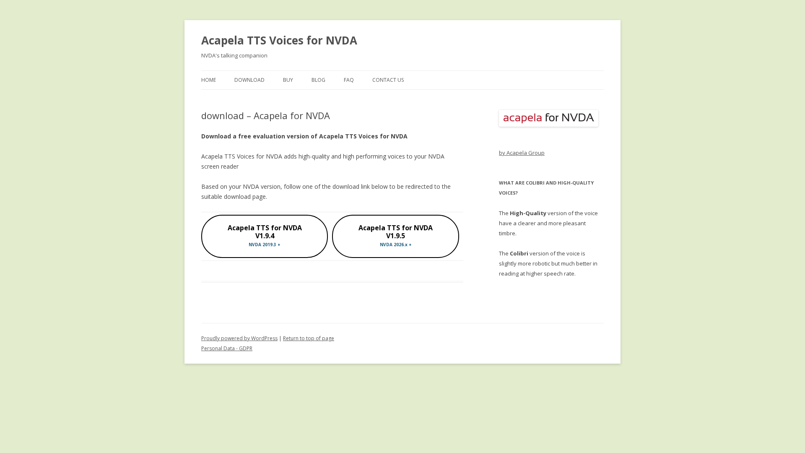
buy (288, 79)
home (208, 79)
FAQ (349, 79)
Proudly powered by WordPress (239, 338)
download (249, 79)
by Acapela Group (522, 152)
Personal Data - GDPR (226, 348)
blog (318, 79)
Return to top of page (308, 338)
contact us (388, 79)
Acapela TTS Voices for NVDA (279, 40)
